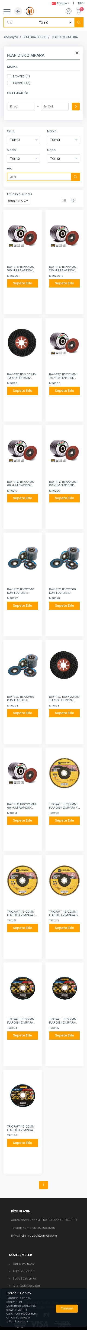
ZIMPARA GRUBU (35, 37)
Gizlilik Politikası (24, 1264)
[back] (18, 11)
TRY (80, 3)
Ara (9, 168)
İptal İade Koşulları (26, 1286)
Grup (11, 131)
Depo (51, 150)
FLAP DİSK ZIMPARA (65, 37)
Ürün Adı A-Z (17, 201)
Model (11, 150)
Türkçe (62, 3)
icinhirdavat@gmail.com (39, 1236)
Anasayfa (10, 37)
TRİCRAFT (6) (22, 83)
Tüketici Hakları (23, 1271)
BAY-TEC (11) (21, 76)
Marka (52, 131)
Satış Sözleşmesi (25, 1278)
